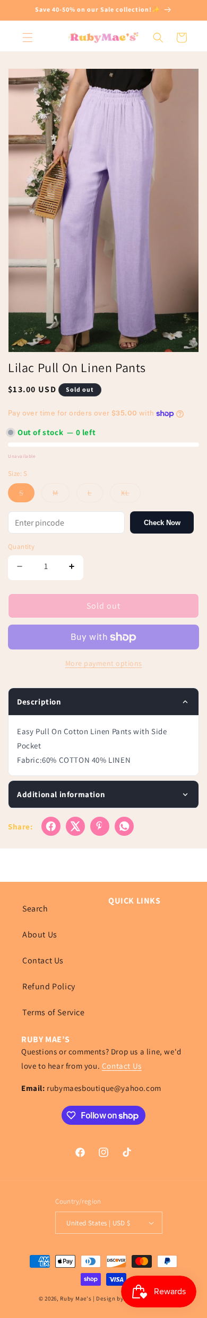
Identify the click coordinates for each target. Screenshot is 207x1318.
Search (35, 908)
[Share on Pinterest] (99, 826)
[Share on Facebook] (51, 826)
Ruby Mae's (75, 1298)
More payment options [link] (103, 663)
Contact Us (43, 960)
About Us (39, 934)
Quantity (21, 546)
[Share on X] (75, 826)
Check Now (162, 523)
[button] (27, 37)
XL (131, 495)
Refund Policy (48, 986)
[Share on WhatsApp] (124, 826)
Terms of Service (53, 1012)
